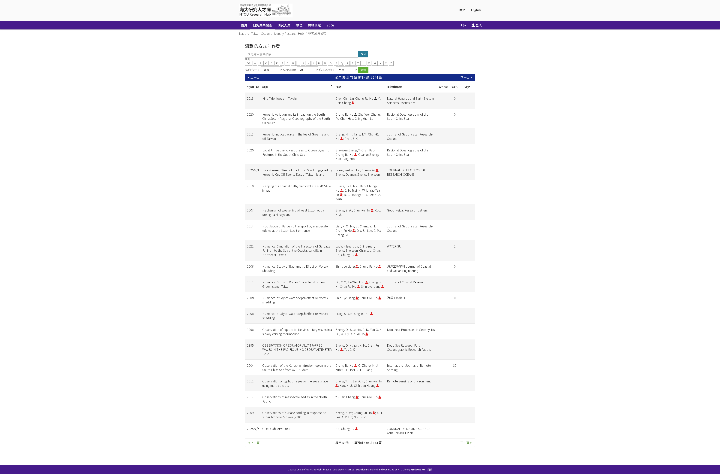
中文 (462, 10)
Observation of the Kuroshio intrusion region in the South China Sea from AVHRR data (296, 367)
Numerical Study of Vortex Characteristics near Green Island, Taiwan (293, 284)
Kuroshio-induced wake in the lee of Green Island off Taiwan (295, 136)
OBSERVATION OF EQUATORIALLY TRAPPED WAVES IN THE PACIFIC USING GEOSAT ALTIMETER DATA (297, 349)
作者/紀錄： (327, 70)
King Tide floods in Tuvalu (279, 98)
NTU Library (404, 469)
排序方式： (252, 70)
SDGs (330, 25)
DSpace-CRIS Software (299, 469)
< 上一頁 (254, 77)
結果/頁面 (289, 70)
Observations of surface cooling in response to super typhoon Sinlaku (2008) (294, 414)
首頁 (244, 25)
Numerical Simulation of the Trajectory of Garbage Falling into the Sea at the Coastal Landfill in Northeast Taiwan (296, 250)
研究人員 (284, 25)
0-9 (248, 63)
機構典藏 (314, 25)
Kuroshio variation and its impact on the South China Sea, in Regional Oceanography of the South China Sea (296, 118)
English (476, 10)
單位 (299, 25)
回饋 (430, 469)
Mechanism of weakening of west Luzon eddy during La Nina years (293, 212)
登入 (478, 25)
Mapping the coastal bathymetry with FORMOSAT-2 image (297, 188)
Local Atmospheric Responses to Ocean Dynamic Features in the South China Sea (295, 152)
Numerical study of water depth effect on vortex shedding (295, 300)
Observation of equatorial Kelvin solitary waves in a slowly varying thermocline (297, 331)
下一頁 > (466, 77)
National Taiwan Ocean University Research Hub (271, 33)
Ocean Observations (276, 428)
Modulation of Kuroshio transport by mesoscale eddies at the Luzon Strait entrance (295, 228)
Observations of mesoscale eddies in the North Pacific (294, 399)
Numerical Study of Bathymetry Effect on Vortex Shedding (295, 268)
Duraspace (338, 469)
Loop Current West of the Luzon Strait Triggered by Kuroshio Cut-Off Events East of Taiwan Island (297, 172)
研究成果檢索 (262, 25)
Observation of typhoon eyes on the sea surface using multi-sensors (295, 383)
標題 (265, 87)
